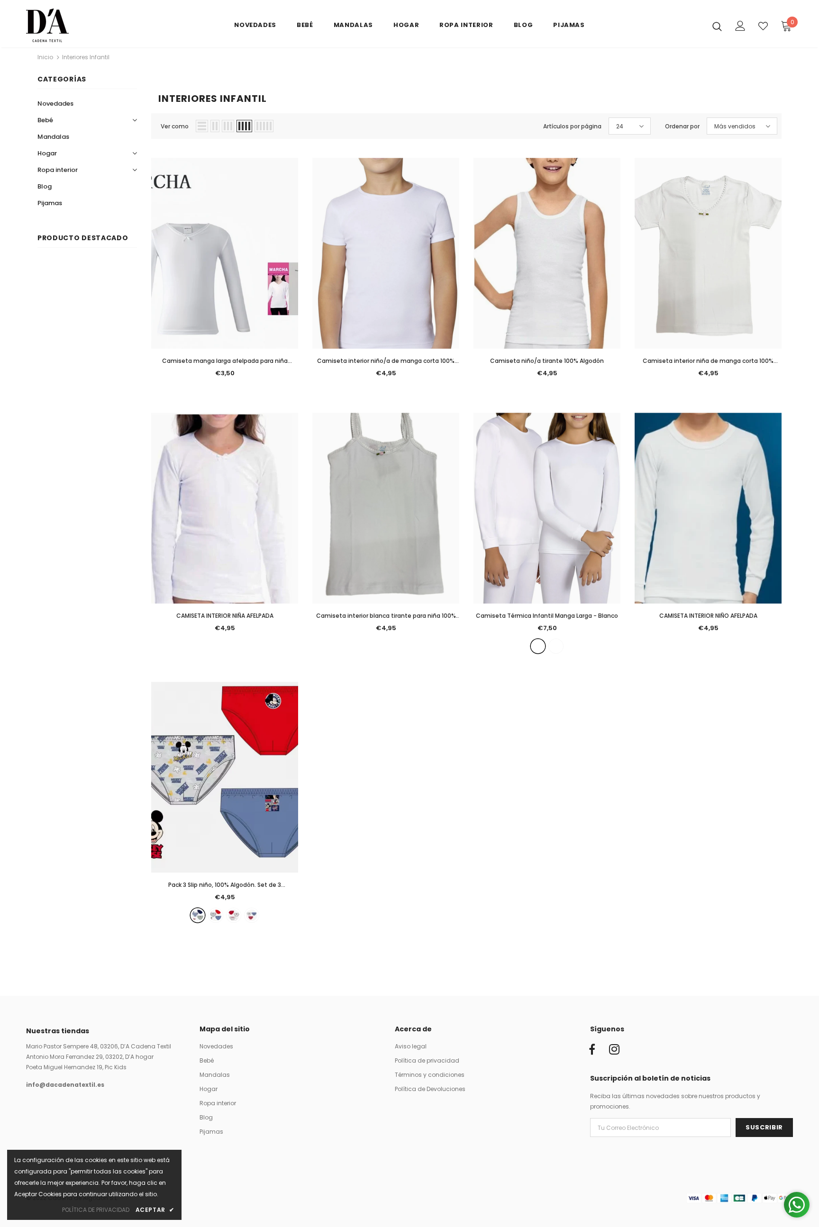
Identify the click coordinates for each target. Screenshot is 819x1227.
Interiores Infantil (85, 57)
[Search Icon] (717, 26)
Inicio (45, 57)
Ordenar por (682, 126)
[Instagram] (614, 1050)
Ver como (175, 126)
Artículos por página (572, 126)
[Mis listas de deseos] (763, 26)
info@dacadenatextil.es (65, 1085)
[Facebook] (592, 1050)
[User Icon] (740, 25)
